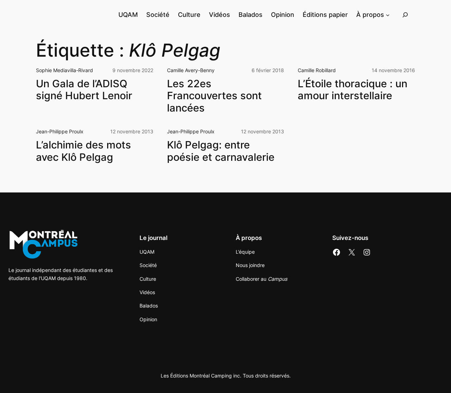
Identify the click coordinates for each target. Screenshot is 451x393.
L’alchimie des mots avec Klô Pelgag (83, 151)
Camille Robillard (317, 70)
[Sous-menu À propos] (388, 15)
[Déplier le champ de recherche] (405, 14)
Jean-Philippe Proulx (60, 131)
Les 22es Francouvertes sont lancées (214, 96)
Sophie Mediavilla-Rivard (64, 70)
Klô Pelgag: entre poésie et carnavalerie (220, 151)
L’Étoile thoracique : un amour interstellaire (352, 90)
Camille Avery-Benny (191, 70)
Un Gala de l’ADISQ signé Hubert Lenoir (84, 90)
